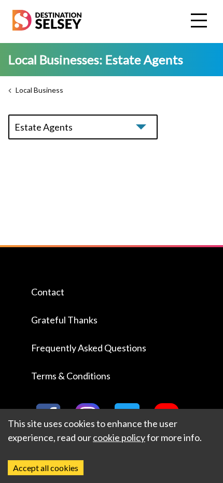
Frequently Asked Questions (88, 347)
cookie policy (119, 437)
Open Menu (200, 21)
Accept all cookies (45, 468)
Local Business (39, 90)
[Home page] (47, 27)
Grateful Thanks (64, 319)
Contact (47, 291)
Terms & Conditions (70, 375)
